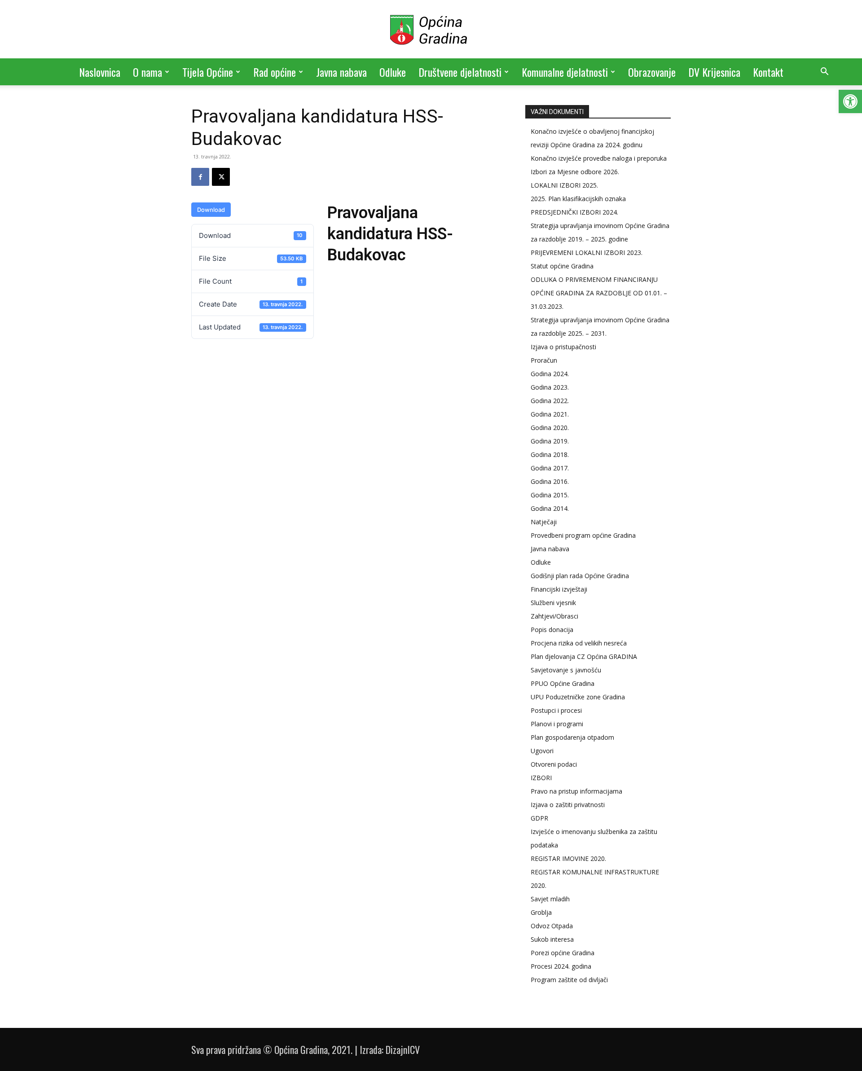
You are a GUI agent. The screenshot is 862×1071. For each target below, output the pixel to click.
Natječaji (544, 522)
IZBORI (541, 777)
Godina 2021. (550, 414)
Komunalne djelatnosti (565, 72)
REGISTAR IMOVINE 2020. (568, 858)
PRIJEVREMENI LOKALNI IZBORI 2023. (586, 252)
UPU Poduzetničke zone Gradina (578, 697)
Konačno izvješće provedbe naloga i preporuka (599, 158)
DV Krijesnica (714, 72)
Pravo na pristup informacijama (576, 791)
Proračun (544, 360)
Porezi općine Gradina (562, 952)
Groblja (541, 912)
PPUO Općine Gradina (562, 683)
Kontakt (768, 72)
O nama (147, 72)
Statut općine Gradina (562, 266)
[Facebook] (200, 177)
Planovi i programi (557, 724)
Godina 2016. (550, 481)
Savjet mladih (550, 899)
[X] (221, 177)
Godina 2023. (550, 387)
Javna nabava (341, 72)
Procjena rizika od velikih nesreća (579, 643)
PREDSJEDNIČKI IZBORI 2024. (574, 212)
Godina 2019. (550, 441)
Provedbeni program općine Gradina (583, 535)
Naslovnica (99, 72)
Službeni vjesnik (553, 602)
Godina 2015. (550, 495)
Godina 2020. (550, 427)
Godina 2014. (550, 508)
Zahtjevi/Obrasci (554, 616)
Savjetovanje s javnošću (566, 670)
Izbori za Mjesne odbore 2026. (575, 171)
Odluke (392, 72)
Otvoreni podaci (554, 764)
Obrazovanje (652, 72)
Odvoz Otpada (552, 926)
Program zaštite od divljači (569, 979)
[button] (850, 101)
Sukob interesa (552, 939)
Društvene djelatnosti (459, 72)
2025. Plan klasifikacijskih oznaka (578, 198)
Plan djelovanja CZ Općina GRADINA (584, 656)
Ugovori (542, 750)
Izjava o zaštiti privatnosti (568, 804)
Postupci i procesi (556, 710)
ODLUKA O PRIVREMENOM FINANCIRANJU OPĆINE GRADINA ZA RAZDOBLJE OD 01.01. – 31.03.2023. (599, 293)
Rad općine (274, 72)
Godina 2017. (550, 468)
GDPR (539, 818)
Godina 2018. (550, 454)
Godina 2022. (550, 400)
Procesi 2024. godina (561, 966)
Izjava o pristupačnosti (563, 346)
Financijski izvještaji (559, 589)
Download (211, 209)
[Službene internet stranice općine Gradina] (431, 30)
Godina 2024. (550, 373)
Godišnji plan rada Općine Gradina (580, 575)
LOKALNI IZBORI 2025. (564, 185)
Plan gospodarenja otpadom (572, 737)
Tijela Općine (207, 72)
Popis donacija (552, 629)
